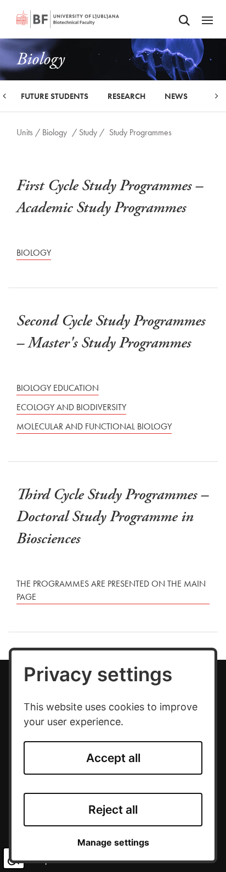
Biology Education (57, 388)
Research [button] (126, 96)
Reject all (113, 809)
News (176, 96)
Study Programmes (140, 132)
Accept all (113, 758)
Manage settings (113, 842)
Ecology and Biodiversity (71, 407)
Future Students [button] (54, 96)
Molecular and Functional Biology (94, 426)
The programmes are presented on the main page (111, 590)
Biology (54, 132)
